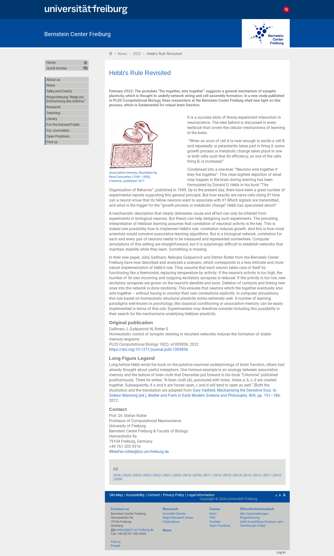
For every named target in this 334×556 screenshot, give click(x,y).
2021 (167, 475)
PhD (212, 517)
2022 (137, 54)
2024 (137, 475)
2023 (147, 475)
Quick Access (57, 68)
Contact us (120, 509)
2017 (207, 475)
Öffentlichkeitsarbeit (257, 509)
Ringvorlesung (249, 517)
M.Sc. (213, 513)
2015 (227, 475)
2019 (187, 475)
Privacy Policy (173, 495)
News (122, 54)
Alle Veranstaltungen (254, 513)
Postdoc (215, 522)
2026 (117, 475)
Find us (116, 542)
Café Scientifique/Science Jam (261, 522)
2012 (257, 475)
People (115, 545)
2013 (247, 475)
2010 (277, 475)
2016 (217, 475)
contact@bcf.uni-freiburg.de (134, 530)
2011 (267, 475)
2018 (197, 475)
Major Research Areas (178, 517)
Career (215, 509)
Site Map (116, 495)
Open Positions (220, 525)
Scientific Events (174, 513)
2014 (237, 475)
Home (110, 53)
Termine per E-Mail (253, 525)
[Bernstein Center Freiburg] (266, 33)
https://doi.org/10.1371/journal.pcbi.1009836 (148, 349)
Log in (281, 552)
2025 (127, 475)
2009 (118, 479)
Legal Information (200, 495)
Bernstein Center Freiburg (77, 34)
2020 (177, 475)
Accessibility (135, 495)
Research (170, 509)
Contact (154, 495)
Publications (171, 522)
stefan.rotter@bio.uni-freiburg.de (141, 451)
